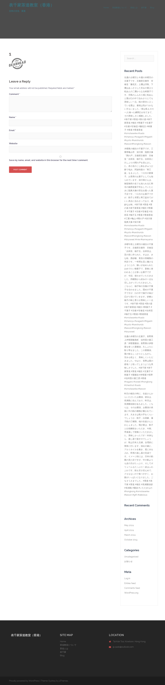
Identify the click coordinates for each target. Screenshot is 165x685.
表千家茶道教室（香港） (31, 5)
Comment (14, 94)
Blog (152, 8)
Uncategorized (131, 556)
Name (12, 117)
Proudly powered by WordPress (24, 681)
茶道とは (134, 8)
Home (106, 8)
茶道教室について (119, 8)
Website (13, 143)
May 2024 (129, 525)
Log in (127, 578)
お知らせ (128, 561)
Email (12, 130)
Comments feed (132, 588)
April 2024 (129, 530)
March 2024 (130, 535)
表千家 (144, 8)
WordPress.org (131, 593)
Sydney (52, 681)
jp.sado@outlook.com (123, 647)
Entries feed (130, 583)
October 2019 (130, 539)
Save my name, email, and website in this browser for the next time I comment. (48, 160)
